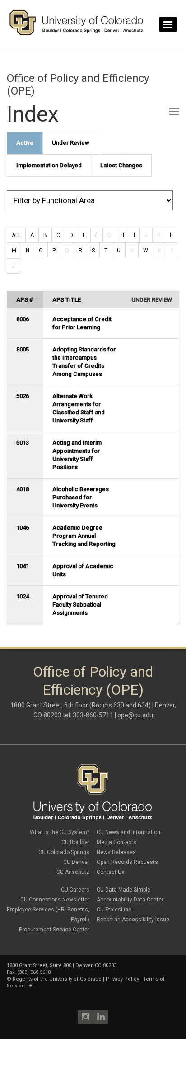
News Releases (116, 852)
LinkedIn (100, 1017)
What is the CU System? (59, 832)
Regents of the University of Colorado (57, 979)
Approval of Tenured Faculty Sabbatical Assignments (80, 604)
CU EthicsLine (114, 909)
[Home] (76, 33)
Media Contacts (116, 842)
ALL (16, 235)
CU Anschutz (72, 872)
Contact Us (111, 872)
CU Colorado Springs (63, 852)
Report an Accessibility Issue (133, 919)
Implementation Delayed (49, 165)
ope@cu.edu (135, 715)
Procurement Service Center (54, 929)
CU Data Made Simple (123, 890)
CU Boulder (75, 842)
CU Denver (76, 862)
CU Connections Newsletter (54, 899)
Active (24, 142)
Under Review (70, 142)
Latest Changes (121, 165)
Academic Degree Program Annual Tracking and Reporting (84, 535)
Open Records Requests (127, 862)
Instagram (85, 1017)
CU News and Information (128, 832)
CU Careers (75, 890)
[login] (31, 986)
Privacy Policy (122, 979)
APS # (24, 299)
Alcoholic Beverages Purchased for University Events (80, 497)
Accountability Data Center (130, 899)
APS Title (66, 299)
